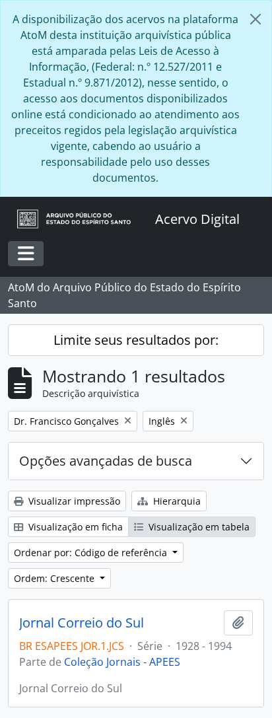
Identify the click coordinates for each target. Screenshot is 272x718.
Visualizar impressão (73, 501)
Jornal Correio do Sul (81, 623)
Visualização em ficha (74, 527)
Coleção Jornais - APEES (122, 662)
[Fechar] (255, 19)
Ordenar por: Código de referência (92, 552)
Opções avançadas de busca (105, 461)
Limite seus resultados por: (136, 340)
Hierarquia (176, 501)
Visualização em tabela (198, 527)
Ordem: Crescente (55, 578)
